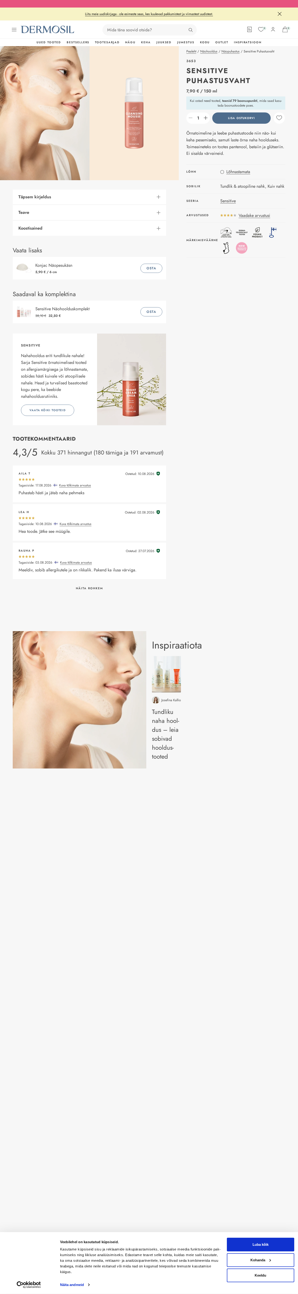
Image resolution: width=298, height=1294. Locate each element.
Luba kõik (261, 1244)
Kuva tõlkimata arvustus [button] (75, 485)
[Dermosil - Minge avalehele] (48, 29)
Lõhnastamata (238, 171)
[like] (279, 117)
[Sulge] (279, 14)
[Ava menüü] (14, 29)
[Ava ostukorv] (285, 29)
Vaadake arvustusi (254, 215)
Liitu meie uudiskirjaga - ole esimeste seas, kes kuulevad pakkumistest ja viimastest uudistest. (149, 14)
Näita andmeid (72, 1285)
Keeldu (260, 1275)
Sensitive (228, 201)
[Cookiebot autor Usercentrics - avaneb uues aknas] (28, 1284)
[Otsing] (190, 30)
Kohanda (257, 1260)
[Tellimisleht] (249, 29)
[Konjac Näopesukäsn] (24, 268)
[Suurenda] (205, 118)
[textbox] (198, 118)
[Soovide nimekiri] (261, 29)
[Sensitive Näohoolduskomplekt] (24, 311)
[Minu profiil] (273, 29)
